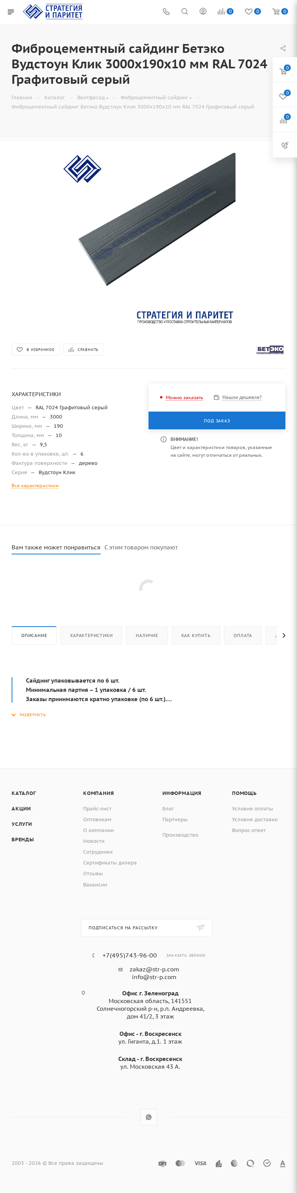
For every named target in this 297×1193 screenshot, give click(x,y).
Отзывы (93, 873)
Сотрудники (98, 852)
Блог (168, 808)
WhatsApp (148, 1117)
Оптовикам (97, 819)
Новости (93, 841)
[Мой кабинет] (203, 12)
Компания (98, 793)
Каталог (24, 793)
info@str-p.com (154, 977)
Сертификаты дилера (110, 862)
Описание (34, 635)
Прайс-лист (97, 808)
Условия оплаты (252, 808)
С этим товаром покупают (141, 547)
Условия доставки (255, 819)
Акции (21, 808)
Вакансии (95, 884)
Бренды (23, 839)
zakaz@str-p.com (154, 969)
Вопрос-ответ (249, 830)
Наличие (147, 635)
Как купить (196, 635)
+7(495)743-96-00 (129, 955)
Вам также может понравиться (56, 547)
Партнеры (175, 819)
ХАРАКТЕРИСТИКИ (91, 635)
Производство (180, 835)
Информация (181, 793)
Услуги (22, 824)
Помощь (244, 793)
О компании (98, 830)
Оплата (243, 635)
